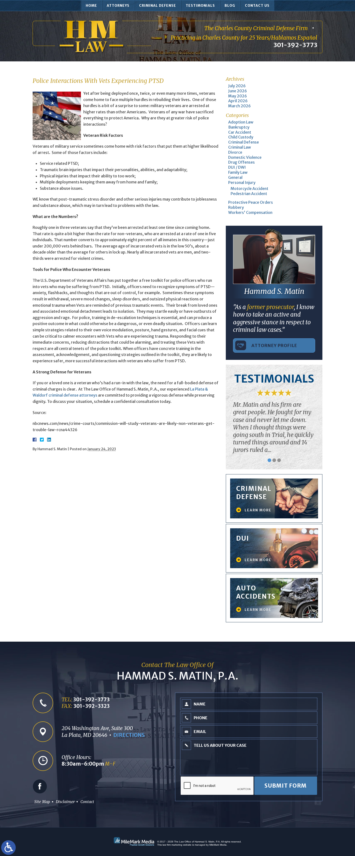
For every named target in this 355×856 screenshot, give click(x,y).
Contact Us (257, 5)
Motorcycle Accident (249, 188)
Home (91, 5)
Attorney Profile (274, 345)
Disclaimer (65, 801)
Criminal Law (239, 147)
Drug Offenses (241, 162)
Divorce (235, 152)
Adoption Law (240, 122)
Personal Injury (242, 182)
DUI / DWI (237, 167)
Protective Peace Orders (250, 202)
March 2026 (239, 105)
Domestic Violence (245, 157)
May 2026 (237, 96)
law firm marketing (172, 844)
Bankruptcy (238, 127)
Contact (87, 801)
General (235, 177)
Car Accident (239, 132)
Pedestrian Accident (249, 193)
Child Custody (240, 137)
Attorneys (118, 5)
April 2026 (238, 100)
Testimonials (200, 5)
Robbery (236, 207)
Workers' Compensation (250, 212)
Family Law (238, 172)
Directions (129, 735)
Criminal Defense (157, 5)
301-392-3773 (295, 45)
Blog (230, 5)
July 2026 (237, 85)
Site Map (42, 801)
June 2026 (237, 90)
